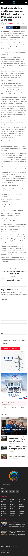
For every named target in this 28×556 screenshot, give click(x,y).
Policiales (21, 502)
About (2, 546)
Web (2, 333)
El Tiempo (3, 513)
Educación (4, 511)
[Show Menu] (2, 2)
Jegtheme (7, 552)
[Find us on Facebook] (2, 491)
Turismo (21, 513)
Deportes (3, 504)
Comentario (4, 299)
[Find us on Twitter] (6, 491)
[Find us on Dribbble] (17, 491)
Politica (21, 504)
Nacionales (13, 509)
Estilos (12, 499)
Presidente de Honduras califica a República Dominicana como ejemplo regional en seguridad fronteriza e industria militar (17, 439)
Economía (3, 506)
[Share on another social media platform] (23, 27)
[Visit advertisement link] (14, 386)
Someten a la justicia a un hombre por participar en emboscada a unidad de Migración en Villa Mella (18, 448)
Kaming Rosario (10, 23)
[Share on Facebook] (9, 27)
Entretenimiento (5, 516)
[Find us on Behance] (13, 491)
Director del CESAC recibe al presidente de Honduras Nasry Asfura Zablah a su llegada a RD (14, 429)
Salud (20, 509)
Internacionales (14, 502)
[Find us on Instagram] (10, 491)
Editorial (3, 509)
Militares (12, 506)
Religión (21, 506)
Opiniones (22, 499)
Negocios (12, 511)
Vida (20, 516)
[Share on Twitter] (16, 27)
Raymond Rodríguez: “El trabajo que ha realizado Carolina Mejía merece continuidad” (17, 456)
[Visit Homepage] (14, 2)
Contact (3, 548)
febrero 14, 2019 (20, 23)
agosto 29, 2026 (12, 451)
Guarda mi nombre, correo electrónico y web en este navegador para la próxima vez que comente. (14, 341)
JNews (6, 550)
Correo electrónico (6, 326)
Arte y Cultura (5, 502)
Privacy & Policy (16, 546)
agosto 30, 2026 (6, 432)
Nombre (3, 319)
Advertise (8, 546)
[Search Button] (26, 2)
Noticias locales (12, 514)
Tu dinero (21, 511)
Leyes (11, 504)
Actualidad (4, 499)
